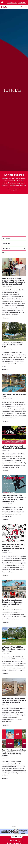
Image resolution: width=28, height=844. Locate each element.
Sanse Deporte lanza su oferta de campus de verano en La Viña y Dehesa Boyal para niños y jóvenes (14, 753)
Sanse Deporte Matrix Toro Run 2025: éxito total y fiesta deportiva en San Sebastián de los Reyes (13, 547)
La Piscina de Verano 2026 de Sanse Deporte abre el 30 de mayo (12, 345)
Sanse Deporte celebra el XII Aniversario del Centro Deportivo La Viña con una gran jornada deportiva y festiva (14, 498)
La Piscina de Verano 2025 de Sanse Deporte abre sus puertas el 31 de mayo (13, 649)
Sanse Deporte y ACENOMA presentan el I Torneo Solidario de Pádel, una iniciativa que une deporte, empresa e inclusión (13, 281)
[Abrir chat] (20, 841)
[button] (24, 7)
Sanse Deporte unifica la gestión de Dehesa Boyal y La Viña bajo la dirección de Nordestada (14, 700)
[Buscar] (4, 239)
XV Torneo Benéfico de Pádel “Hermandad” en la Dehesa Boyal (14, 447)
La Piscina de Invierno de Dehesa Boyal (14, 395)
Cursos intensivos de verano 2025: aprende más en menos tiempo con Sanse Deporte (12, 602)
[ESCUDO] (2, 2)
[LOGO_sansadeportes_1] (4, 7)
